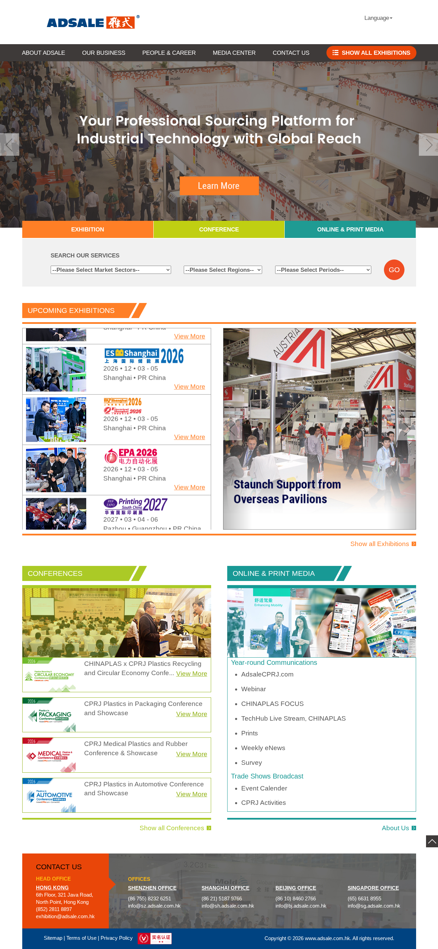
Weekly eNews (263, 747)
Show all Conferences (172, 828)
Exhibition (87, 229)
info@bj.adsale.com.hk (300, 906)
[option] (116, 353)
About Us (395, 828)
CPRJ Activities (263, 802)
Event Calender (264, 788)
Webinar (253, 689)
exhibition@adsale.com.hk (65, 916)
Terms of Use (81, 938)
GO (394, 270)
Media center (234, 52)
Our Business (103, 52)
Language (376, 17)
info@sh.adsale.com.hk (228, 906)
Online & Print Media (350, 229)
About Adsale (43, 52)
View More (189, 370)
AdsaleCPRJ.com (267, 674)
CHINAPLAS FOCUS (272, 703)
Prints (249, 733)
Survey (251, 762)
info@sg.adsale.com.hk (374, 906)
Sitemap (53, 938)
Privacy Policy (117, 938)
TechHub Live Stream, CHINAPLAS (293, 718)
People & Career (169, 52)
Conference (219, 229)
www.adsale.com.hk (327, 938)
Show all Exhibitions (379, 543)
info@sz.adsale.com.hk (154, 906)
